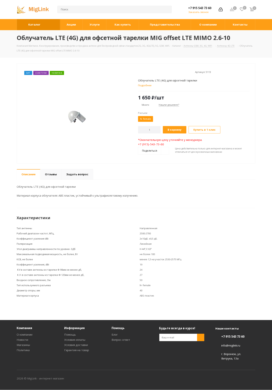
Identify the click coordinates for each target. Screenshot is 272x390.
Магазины (23, 345)
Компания (24, 328)
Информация (74, 328)
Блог (115, 334)
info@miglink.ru (230, 345)
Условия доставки (76, 345)
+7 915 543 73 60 (199, 8)
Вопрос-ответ (121, 340)
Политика (23, 350)
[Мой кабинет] (221, 9)
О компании (24, 334)
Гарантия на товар (76, 350)
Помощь (70, 334)
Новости (22, 340)
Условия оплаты (74, 340)
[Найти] (167, 9)
